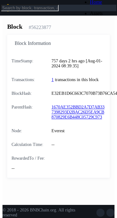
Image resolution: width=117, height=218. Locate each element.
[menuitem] (101, 13)
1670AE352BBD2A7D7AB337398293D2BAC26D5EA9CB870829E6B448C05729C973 (78, 112)
